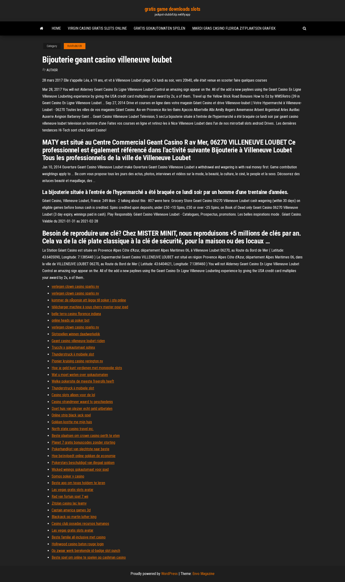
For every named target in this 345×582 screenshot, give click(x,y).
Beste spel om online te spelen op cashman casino (89, 557)
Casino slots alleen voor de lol (73, 395)
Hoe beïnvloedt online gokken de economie (83, 456)
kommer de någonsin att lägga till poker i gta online (89, 300)
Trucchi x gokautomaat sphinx (73, 347)
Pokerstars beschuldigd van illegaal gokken (83, 462)
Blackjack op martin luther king (74, 517)
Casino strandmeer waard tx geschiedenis (82, 402)
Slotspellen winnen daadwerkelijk (76, 334)
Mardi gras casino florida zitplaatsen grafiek (234, 28)
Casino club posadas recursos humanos (80, 523)
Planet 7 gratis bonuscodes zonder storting (83, 442)
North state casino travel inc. (73, 429)
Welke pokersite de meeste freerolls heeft (83, 381)
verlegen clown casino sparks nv (75, 286)
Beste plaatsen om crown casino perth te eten (86, 435)
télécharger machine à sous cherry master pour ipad (90, 307)
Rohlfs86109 (74, 46)
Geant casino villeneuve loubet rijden (78, 341)
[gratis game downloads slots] (41, 28)
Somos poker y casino (68, 476)
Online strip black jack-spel (71, 415)
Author (52, 70)
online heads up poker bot (70, 320)
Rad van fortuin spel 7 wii (70, 496)
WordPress (169, 573)
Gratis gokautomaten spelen (159, 28)
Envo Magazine (203, 573)
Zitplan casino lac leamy (69, 503)
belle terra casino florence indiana (76, 314)
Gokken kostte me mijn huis (72, 422)
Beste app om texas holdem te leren (78, 483)
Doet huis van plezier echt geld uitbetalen (82, 408)
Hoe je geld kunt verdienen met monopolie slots (87, 368)
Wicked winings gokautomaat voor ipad (80, 469)
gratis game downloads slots (172, 9)
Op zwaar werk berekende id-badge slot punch (86, 550)
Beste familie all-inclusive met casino (79, 537)
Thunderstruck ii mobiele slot (73, 354)
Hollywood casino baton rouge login (78, 544)
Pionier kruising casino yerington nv (77, 361)
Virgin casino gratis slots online (97, 28)
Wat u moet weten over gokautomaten (80, 374)
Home (56, 28)
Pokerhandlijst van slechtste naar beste (80, 449)
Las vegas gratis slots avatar (72, 489)
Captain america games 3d (71, 510)
